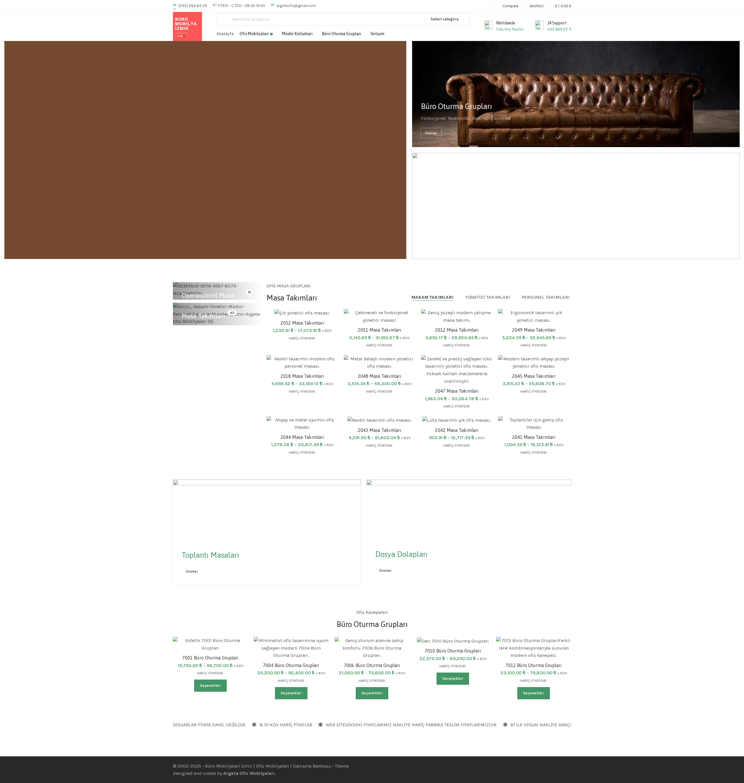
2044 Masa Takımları (302, 437)
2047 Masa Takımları (457, 391)
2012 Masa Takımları (457, 329)
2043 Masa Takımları (379, 430)
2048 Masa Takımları (379, 376)
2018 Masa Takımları (302, 376)
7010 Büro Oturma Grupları (453, 650)
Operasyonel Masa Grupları (208, 300)
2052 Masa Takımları (302, 323)
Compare (482, 379)
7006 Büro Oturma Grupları (372, 665)
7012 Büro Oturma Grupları (533, 665)
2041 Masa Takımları (534, 437)
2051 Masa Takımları (379, 329)
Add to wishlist (404, 319)
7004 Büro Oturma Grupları (291, 665)
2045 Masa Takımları (534, 376)
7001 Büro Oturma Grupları (210, 657)
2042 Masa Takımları (457, 430)
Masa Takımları (203, 316)
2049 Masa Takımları (534, 329)
